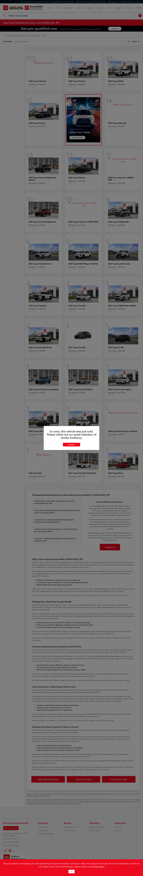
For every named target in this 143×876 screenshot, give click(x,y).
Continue (71, 445)
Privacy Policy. (98, 866)
